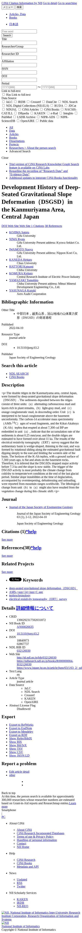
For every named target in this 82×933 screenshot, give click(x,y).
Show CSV (16, 752)
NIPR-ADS (48, 117)
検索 (19, 7)
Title (4, 39)
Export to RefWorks (21, 724)
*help (31, 531)
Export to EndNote (20, 728)
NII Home (23, 846)
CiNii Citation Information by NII (22, 3)
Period (5, 83)
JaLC (9, 101)
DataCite (51, 101)
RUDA (59, 105)
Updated (22, 879)
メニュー (8, 7)
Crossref (36, 101)
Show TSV (16, 748)
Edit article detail (19, 771)
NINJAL (11, 109)
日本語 (13, 24)
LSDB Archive (26, 117)
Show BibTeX (18, 745)
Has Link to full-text (18, 94)
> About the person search (40, 147)
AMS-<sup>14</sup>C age (26, 592)
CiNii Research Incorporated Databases (40, 833)
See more (7, 539)
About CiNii (24, 829)
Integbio (68, 113)
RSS (19, 883)
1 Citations (37, 226)
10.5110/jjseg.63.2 (28, 633)
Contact (21, 843)
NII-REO (22, 906)
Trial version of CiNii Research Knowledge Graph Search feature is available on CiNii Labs (44, 166)
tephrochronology (20, 595)
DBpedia (23, 113)
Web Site (13, 226)
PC (3, 816)
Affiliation (8, 61)
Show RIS (15, 741)
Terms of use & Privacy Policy (35, 836)
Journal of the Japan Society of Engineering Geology (41, 507)
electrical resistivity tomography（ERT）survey (38, 599)
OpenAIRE (27, 120)
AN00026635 (25, 626)
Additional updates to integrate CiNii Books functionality (43, 177)
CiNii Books (51, 109)
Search (7, 35)
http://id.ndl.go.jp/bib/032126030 (36, 657)
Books (13, 17)
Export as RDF (18, 735)
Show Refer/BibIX (20, 738)
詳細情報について (35, 608)
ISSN (5, 68)
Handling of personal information (37, 840)
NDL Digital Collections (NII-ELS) (27, 105)
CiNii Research (26, 859)
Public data (46, 120)
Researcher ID (10, 53)
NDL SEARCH (19, 373)
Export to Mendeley (21, 731)
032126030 (24, 650)
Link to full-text (11, 90)
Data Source (9, 98)
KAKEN (40, 113)
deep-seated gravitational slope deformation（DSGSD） (43, 588)
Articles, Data (17, 14)
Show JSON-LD (19, 755)
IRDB (21, 101)
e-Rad (54, 113)
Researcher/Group (12, 46)
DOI (4, 76)
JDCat (72, 105)
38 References (53, 226)
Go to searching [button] (67, 3)
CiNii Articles (30, 109)
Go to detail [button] (50, 3)
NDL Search (69, 101)
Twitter (21, 886)
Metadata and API (28, 866)
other (12, 775)
